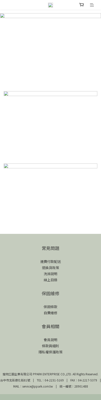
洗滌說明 (50, 273)
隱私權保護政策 (50, 351)
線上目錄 (50, 279)
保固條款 (50, 306)
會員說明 (50, 339)
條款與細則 (50, 345)
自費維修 (50, 312)
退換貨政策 (50, 267)
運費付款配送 (50, 261)
